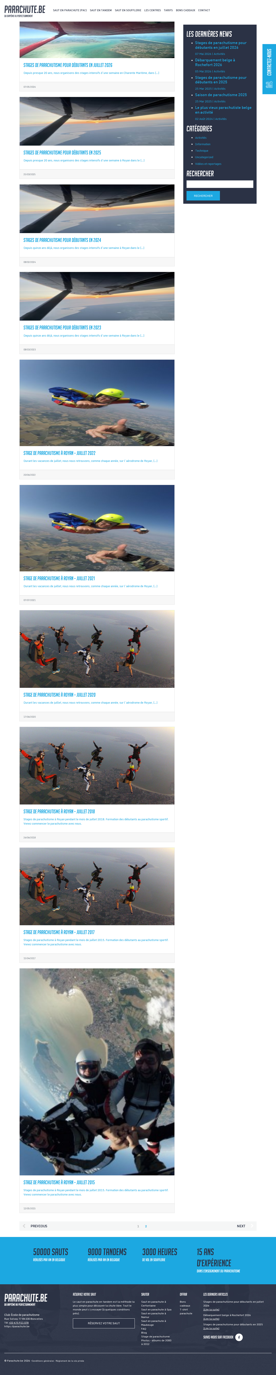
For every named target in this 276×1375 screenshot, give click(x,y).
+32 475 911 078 (19, 1323)
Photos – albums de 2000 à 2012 (156, 1342)
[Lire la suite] (211, 1309)
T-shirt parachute (186, 1311)
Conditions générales (43, 1360)
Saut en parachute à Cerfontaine (153, 1304)
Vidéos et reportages (208, 164)
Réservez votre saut (104, 1323)
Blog (144, 1332)
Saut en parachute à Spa (156, 1309)
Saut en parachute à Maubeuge (153, 1323)
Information (202, 144)
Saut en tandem (101, 10)
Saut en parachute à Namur (153, 1315)
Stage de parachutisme (155, 1336)
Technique (201, 150)
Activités (201, 137)
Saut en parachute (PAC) (70, 10)
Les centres (152, 10)
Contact (204, 10)
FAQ (143, 1329)
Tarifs (168, 10)
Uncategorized (204, 157)
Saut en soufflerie (128, 10)
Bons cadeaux (185, 10)
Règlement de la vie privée (70, 1360)
